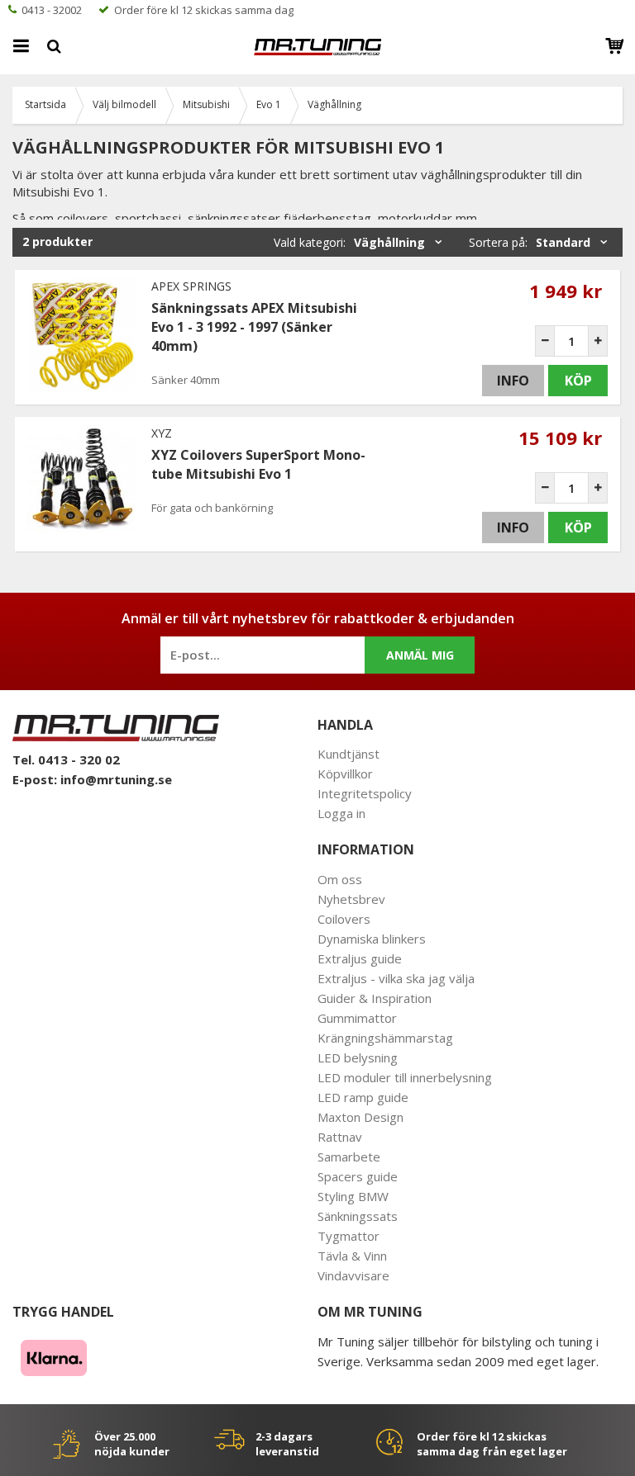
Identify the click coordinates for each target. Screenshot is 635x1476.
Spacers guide (358, 1176)
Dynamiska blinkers (372, 938)
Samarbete (349, 1156)
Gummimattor (357, 1018)
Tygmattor (349, 1236)
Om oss (340, 879)
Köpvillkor (345, 773)
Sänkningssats (358, 1216)
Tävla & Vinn (352, 1255)
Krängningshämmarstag (385, 1037)
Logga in (341, 813)
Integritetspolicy (365, 793)
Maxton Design (360, 1117)
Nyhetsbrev (351, 899)
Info (513, 380)
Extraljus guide (360, 958)
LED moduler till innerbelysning (405, 1077)
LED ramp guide (363, 1097)
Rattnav (340, 1136)
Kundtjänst (349, 753)
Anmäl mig (420, 655)
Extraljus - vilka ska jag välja (396, 978)
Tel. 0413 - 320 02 (66, 759)
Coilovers (344, 919)
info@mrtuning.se (116, 779)
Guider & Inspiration (375, 998)
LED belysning (358, 1057)
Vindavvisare (353, 1275)
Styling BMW (353, 1196)
